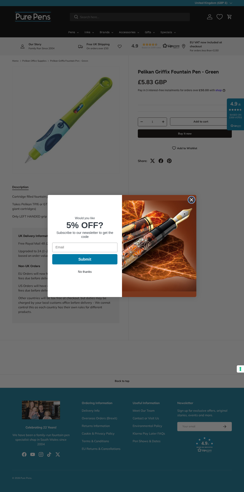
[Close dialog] (191, 199)
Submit (84, 259)
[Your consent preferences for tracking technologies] (240, 369)
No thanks (85, 271)
